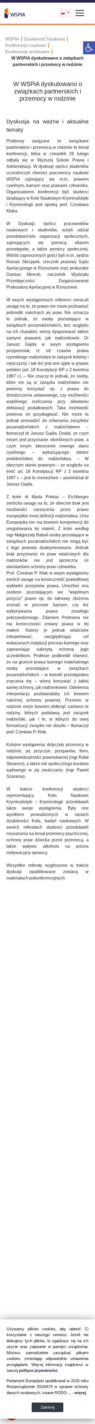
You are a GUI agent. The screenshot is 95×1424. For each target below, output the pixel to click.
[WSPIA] (14, 12)
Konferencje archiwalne (27, 52)
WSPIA (12, 39)
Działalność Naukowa (44, 39)
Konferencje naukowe (25, 45)
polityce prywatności (38, 1370)
